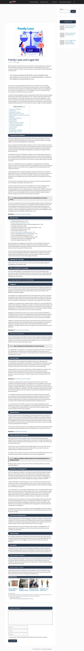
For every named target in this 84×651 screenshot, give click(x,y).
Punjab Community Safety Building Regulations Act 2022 (21, 598)
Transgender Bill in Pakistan (20, 431)
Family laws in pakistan (33, 594)
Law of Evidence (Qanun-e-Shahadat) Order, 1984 (23, 232)
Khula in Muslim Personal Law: (16, 122)
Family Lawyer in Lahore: (15, 131)
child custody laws (13, 594)
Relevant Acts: (12, 110)
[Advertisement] (30, 13)
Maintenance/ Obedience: (15, 118)
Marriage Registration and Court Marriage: (19, 115)
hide (23, 106)
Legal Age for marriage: (14, 112)
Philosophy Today (44, 2)
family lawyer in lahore (43, 594)
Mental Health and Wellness (65, 2)
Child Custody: (13, 127)
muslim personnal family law (26, 596)
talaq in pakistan (36, 596)
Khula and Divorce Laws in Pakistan (22, 378)
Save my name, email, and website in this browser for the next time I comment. (28, 637)
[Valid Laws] (12, 2)
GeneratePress (49, 649)
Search (61, 9)
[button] (74, 2)
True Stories (54, 2)
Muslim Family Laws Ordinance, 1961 (20, 222)
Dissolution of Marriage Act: (16, 124)
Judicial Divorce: (13, 121)
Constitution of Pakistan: (15, 109)
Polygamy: (11, 116)
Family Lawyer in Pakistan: (15, 130)
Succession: (12, 128)
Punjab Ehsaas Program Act (15, 597)
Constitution (12, 593)
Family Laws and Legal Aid (23, 594)
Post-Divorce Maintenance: (16, 125)
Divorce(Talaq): (13, 119)
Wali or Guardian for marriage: (16, 113)
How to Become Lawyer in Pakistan (22, 214)
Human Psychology (34, 2)
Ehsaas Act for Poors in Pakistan (21, 330)
